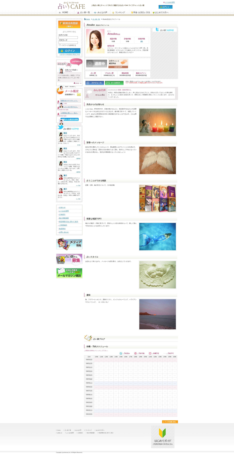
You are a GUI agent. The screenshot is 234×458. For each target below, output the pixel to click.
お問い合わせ (64, 232)
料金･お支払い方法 (141, 12)
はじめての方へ (162, 12)
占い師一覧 (85, 12)
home (88, 19)
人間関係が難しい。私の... (69, 113)
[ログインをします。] (69, 52)
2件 (141, 41)
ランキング (120, 12)
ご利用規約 (63, 225)
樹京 (65, 133)
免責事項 (62, 229)
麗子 (65, 175)
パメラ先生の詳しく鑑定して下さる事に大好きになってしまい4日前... (69, 78)
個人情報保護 (64, 218)
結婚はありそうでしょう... (69, 100)
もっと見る (101, 95)
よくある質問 (170, 2)
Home (59, 430)
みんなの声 (102, 12)
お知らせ (62, 207)
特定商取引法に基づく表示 (68, 222)
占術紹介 (62, 214)
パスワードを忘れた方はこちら (70, 54)
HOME (65, 12)
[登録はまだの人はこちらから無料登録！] (69, 27)
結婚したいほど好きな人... (69, 107)
